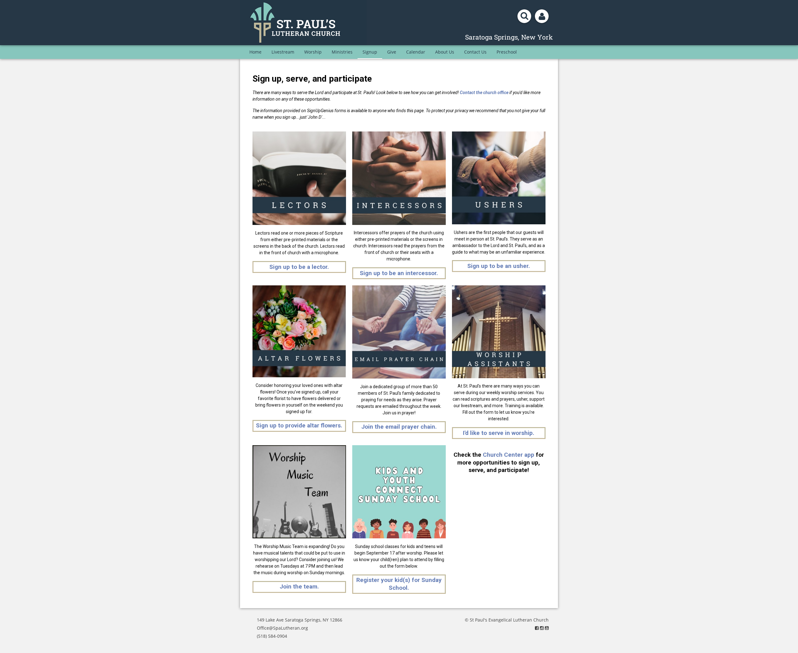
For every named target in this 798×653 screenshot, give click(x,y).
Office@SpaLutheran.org (282, 628)
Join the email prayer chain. (399, 426)
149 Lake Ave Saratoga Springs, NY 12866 (299, 620)
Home (255, 52)
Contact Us (475, 52)
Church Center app (508, 454)
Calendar (415, 52)
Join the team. (299, 586)
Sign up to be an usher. (498, 265)
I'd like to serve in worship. (498, 432)
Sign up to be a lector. (299, 266)
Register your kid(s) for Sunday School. (399, 583)
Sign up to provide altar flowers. (299, 425)
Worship (313, 52)
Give (391, 52)
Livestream (283, 52)
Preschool (507, 52)
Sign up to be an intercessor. (399, 273)
